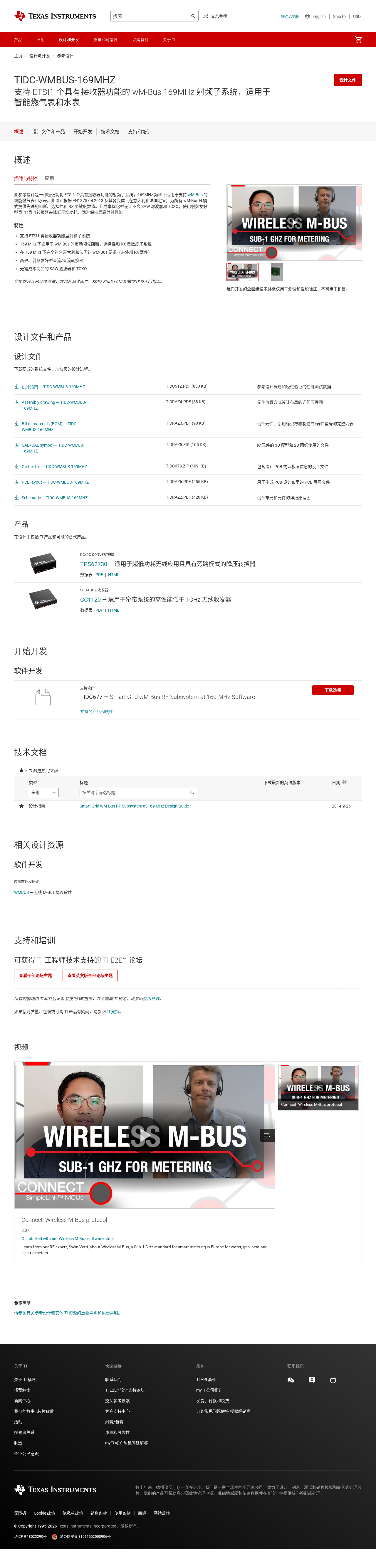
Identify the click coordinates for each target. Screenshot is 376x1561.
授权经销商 (240, 1411)
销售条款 (98, 1513)
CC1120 (90, 599)
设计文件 (348, 80)
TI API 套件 (206, 1379)
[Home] (55, 16)
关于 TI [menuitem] (169, 39)
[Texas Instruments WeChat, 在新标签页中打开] (290, 1382)
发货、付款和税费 (212, 1400)
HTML (113, 574)
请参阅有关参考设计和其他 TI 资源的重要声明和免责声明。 (68, 1313)
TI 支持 (113, 1011)
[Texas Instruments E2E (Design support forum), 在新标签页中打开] (311, 1382)
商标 (142, 1513)
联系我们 (113, 1379)
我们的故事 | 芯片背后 (34, 1411)
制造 (18, 1443)
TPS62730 (93, 564)
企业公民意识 (26, 1453)
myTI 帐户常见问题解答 (126, 1443)
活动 (18, 1421)
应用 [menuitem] (40, 39)
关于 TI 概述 (25, 1379)
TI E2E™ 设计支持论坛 (125, 1390)
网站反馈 (162, 1513)
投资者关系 (24, 1432)
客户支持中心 (117, 1411)
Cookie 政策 (44, 1513)
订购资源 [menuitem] (140, 39)
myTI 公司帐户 (209, 1390)
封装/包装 (114, 1421)
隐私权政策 (73, 1513)
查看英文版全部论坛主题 (90, 975)
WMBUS (21, 892)
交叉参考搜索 (117, 1400)
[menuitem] (358, 39)
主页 (18, 55)
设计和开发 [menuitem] (69, 39)
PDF (99, 574)
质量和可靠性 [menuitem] (105, 39)
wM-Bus (195, 194)
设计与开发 (39, 55)
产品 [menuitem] (18, 39)
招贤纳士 (22, 1390)
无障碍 (20, 1513)
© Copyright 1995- (35, 1526)
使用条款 (151, 998)
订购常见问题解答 (212, 1411)
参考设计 (65, 55)
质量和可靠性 (118, 1432)
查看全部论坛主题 (35, 975)
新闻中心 (22, 1400)
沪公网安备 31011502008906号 (85, 1537)
